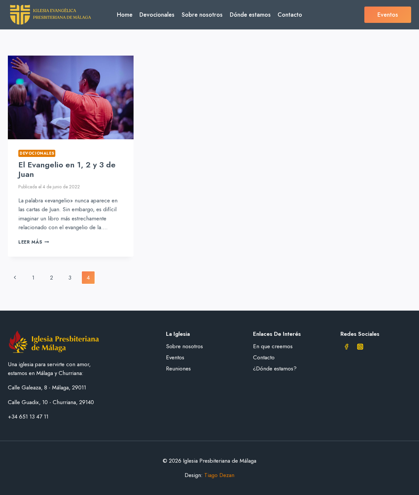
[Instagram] (360, 347)
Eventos (387, 14)
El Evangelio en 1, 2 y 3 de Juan (67, 169)
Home (125, 14)
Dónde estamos (250, 14)
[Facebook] (346, 347)
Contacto (290, 14)
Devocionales (156, 14)
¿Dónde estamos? (275, 368)
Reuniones (178, 368)
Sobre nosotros (202, 14)
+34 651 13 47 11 (28, 416)
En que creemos (273, 346)
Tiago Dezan (219, 475)
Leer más (33, 242)
